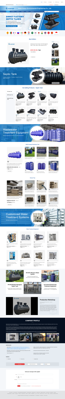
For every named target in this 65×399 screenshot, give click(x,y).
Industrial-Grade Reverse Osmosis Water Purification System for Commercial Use (25, 244)
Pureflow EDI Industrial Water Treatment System (12, 244)
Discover (27, 11)
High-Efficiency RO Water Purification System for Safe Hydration (52, 263)
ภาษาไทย (45, 393)
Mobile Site (51, 392)
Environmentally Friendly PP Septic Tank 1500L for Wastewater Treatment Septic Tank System (21, 102)
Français (20, 393)
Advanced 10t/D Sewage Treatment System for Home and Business (53, 172)
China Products (15, 392)
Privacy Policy (45, 395)
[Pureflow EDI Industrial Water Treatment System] (12, 237)
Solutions (22, 11)
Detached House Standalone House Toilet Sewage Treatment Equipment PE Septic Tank (42, 102)
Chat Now (56, 4)
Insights (55, 392)
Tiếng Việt (51, 393)
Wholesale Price (34, 392)
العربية (36, 393)
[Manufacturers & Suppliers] (6, 2)
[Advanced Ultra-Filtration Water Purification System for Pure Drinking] (52, 237)
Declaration (41, 395)
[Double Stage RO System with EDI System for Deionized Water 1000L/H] (12, 255)
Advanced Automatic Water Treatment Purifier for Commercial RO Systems (25, 263)
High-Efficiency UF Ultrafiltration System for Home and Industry (39, 263)
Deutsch (30, 393)
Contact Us (32, 11)
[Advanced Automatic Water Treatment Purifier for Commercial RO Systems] (25, 255)
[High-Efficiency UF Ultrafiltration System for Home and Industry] (39, 255)
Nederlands (32, 393)
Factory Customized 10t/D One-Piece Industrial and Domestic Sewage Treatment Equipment (41, 158)
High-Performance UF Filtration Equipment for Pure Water (38, 244)
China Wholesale (29, 392)
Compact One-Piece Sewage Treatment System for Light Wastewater (52, 158)
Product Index (47, 392)
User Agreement (37, 395)
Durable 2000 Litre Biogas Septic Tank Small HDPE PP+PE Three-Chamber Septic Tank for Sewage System (21, 118)
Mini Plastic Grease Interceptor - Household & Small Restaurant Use (53, 191)
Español (13, 393)
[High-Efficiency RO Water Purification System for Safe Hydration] (52, 255)
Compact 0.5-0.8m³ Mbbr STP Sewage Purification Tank (29, 158)
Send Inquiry (51, 4)
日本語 (41, 393)
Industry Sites (38, 392)
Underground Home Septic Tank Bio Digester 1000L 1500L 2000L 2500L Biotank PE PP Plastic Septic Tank (39, 44)
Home (8, 11)
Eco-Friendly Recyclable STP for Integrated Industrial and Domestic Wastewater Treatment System (14, 164)
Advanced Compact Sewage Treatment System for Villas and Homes (29, 172)
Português (16, 393)
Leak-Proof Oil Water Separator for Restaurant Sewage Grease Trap (29, 205)
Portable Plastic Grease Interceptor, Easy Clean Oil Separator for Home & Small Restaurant (41, 191)
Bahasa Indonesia (56, 393)
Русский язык (23, 393)
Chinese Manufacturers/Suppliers (22, 392)
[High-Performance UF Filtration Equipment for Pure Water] (39, 237)
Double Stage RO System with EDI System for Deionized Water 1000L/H (12, 263)
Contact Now (9, 171)
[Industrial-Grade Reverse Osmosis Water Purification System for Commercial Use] (25, 237)
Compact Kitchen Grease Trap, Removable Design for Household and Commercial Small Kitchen (53, 206)
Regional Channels (43, 392)
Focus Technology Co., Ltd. (26, 395)
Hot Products (10, 392)
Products (13, 11)
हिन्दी (43, 393)
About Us (18, 11)
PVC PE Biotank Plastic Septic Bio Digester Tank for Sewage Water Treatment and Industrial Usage (53, 102)
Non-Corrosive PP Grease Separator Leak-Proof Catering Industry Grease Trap (42, 206)
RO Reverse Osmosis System (23, 347)
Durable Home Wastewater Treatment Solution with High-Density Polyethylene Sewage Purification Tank (41, 172)
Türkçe (48, 393)
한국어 (38, 393)
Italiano (27, 393)
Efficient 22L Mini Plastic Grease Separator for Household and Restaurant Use (14, 198)
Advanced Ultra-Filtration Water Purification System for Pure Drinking (52, 244)
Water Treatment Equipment (15, 347)
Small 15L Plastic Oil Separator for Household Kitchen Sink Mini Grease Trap (30, 191)
